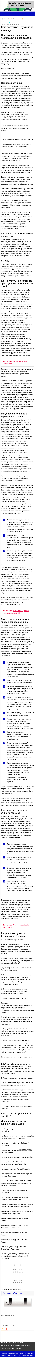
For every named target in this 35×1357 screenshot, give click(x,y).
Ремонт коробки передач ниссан (15, 1304)
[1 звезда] (10, 24)
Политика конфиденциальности (21, 1345)
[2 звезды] (12, 24)
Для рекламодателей (16, 1342)
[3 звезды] (14, 24)
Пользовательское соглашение (11, 1348)
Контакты (4, 1342)
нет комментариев (7, 22)
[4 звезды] (16, 24)
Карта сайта (5, 1345)
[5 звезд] (19, 24)
